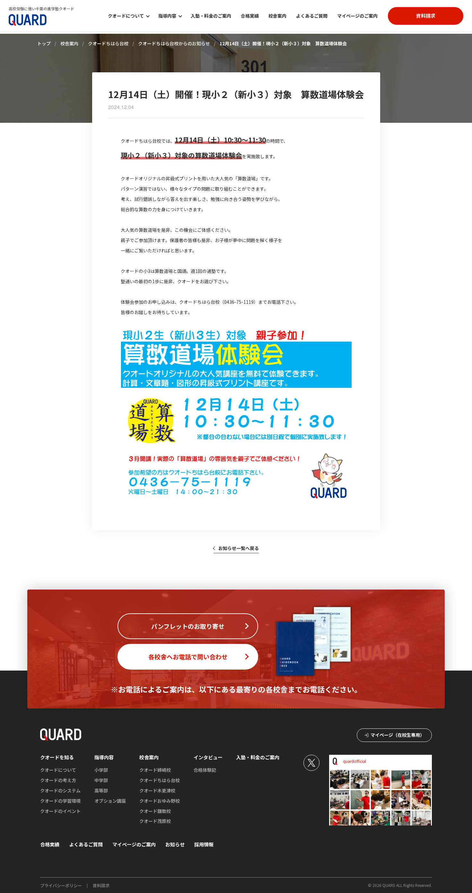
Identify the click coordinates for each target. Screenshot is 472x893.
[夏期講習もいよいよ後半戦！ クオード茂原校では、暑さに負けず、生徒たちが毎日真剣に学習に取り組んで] (380, 799)
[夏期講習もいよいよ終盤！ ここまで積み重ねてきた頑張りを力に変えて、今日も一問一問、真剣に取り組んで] (421, 779)
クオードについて (58, 770)
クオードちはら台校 (159, 780)
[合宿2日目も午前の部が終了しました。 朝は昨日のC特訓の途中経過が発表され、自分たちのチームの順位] (339, 820)
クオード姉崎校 (155, 770)
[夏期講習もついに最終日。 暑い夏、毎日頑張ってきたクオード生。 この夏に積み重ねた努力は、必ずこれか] (339, 779)
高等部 (101, 790)
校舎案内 (277, 16)
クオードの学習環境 (60, 801)
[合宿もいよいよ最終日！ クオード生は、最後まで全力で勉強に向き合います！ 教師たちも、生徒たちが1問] (421, 799)
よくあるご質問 (312, 16)
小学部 (101, 770)
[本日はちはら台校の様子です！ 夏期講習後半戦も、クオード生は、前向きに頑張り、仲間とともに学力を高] (339, 799)
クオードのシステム (60, 790)
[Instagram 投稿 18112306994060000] (401, 799)
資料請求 (101, 885)
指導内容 (104, 757)
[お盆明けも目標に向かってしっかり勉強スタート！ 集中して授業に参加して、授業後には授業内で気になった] (360, 799)
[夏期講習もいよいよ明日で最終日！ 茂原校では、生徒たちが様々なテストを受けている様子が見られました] (360, 779)
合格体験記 (205, 770)
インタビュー (208, 757)
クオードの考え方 (58, 780)
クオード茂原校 (155, 821)
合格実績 (250, 16)
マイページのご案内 (357, 16)
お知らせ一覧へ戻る (238, 548)
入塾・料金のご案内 (211, 16)
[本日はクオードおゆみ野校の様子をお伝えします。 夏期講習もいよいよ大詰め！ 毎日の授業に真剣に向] (401, 779)
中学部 (101, 780)
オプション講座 (110, 801)
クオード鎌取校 (155, 811)
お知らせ (175, 844)
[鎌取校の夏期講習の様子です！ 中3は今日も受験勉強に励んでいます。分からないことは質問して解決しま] (380, 779)
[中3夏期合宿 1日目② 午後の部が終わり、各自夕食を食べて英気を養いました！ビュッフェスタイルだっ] (380, 820)
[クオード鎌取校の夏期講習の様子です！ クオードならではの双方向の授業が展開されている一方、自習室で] (421, 820)
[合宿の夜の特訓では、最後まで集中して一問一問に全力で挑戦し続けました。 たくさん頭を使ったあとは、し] (360, 820)
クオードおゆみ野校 (159, 801)
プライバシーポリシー (61, 885)
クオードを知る (57, 757)
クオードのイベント (60, 811)
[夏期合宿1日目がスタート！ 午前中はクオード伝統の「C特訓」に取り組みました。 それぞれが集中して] (401, 820)
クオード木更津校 (157, 790)
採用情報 (204, 844)
